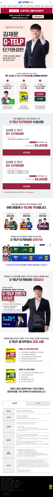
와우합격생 (37, 6)
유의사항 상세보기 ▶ (29, 192)
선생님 (4, 6)
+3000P (50, 488)
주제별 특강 (15, 6)
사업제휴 (17, 481)
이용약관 (3, 479)
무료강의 (47, 6)
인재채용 (12, 481)
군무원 (31, 2)
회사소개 (3, 481)
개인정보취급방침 (9, 479)
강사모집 (7, 481)
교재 (25, 6)
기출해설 (21, 6)
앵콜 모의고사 (30, 6)
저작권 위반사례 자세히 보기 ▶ (23, 470)
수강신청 (9, 6)
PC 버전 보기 (6, 493)
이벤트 (42, 6)
